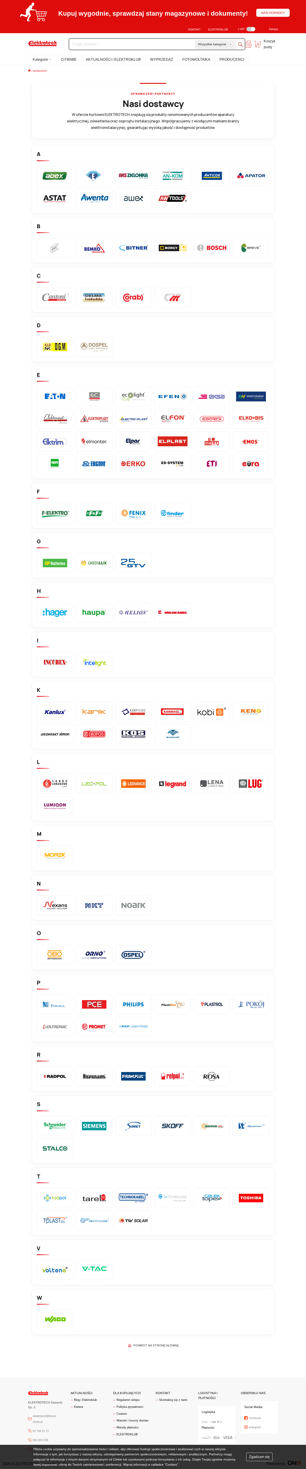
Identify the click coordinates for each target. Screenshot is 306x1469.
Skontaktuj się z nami (173, 1400)
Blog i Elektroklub (85, 1400)
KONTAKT (194, 29)
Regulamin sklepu (128, 1400)
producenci (40, 70)
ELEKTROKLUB (218, 29)
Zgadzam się (259, 1457)
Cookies (121, 1413)
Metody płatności (127, 1427)
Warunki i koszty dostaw (132, 1420)
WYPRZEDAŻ (161, 59)
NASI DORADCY (273, 13)
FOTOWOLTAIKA (196, 59)
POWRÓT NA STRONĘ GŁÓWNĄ (156, 1345)
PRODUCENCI (232, 59)
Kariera (78, 1406)
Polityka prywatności (129, 1406)
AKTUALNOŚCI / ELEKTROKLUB (113, 59)
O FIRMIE (69, 59)
